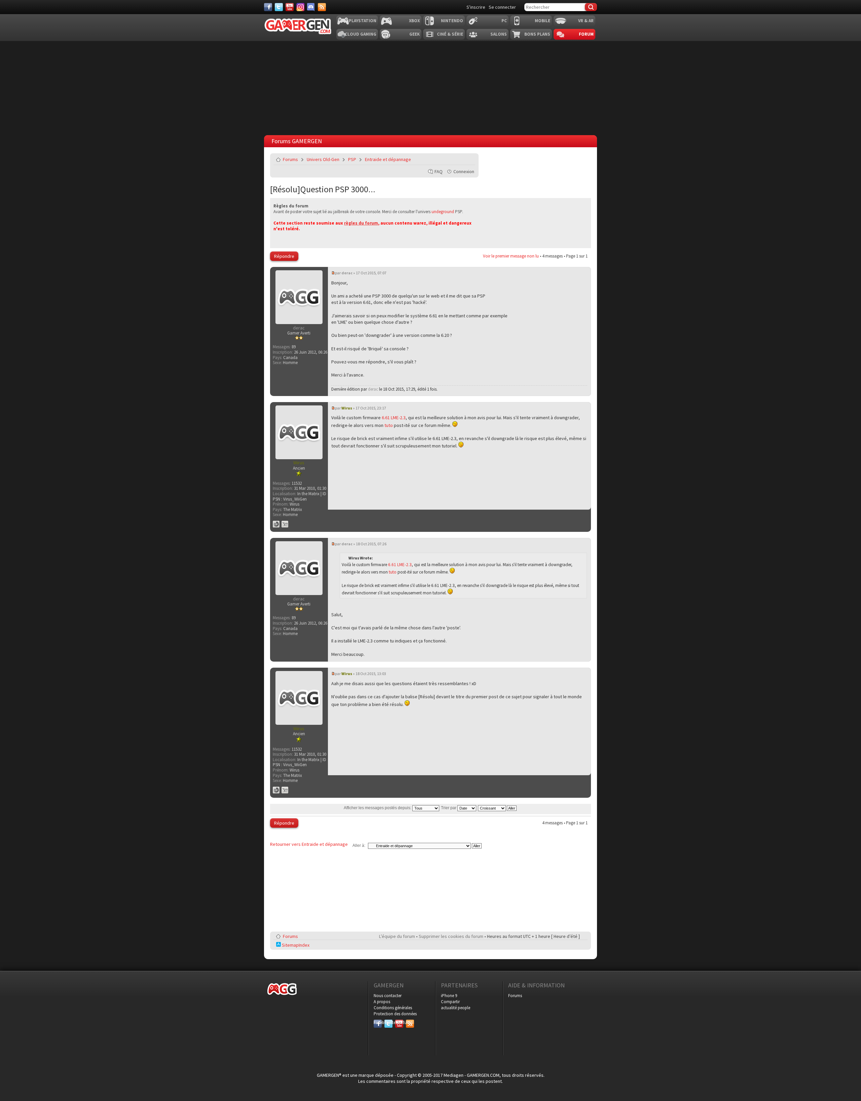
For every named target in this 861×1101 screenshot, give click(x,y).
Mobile (542, 21)
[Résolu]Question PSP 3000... (322, 189)
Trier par (449, 807)
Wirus (346, 407)
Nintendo (452, 21)
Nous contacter (388, 995)
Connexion (463, 171)
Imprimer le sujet (453, 159)
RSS (409, 1022)
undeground (443, 211)
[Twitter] (279, 7)
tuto (388, 425)
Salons (498, 34)
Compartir (450, 1002)
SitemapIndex (295, 945)
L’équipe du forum (397, 936)
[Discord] (311, 7)
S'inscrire (475, 7)
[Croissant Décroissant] (497, 807)
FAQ (439, 171)
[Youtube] (290, 7)
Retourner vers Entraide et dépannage (309, 844)
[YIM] (285, 524)
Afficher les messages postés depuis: (378, 807)
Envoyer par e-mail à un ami (469, 159)
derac (346, 272)
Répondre (284, 256)
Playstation (362, 21)
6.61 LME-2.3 (394, 418)
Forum (586, 34)
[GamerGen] (297, 26)
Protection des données (395, 1014)
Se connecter (502, 7)
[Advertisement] (529, 195)
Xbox (414, 21)
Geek (414, 34)
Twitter (388, 1022)
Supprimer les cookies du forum (451, 936)
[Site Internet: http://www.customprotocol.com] (276, 524)
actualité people (455, 1008)
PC (504, 21)
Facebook (378, 1022)
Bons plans (537, 34)
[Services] (322, 7)
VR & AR (586, 21)
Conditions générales (393, 1008)
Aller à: (358, 845)
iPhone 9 (449, 995)
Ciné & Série (450, 34)
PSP (352, 159)
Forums (290, 159)
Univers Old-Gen (323, 159)
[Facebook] (268, 7)
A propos (382, 1002)
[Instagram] (300, 7)
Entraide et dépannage (388, 159)
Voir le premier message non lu (511, 256)
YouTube (399, 1022)
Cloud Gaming (360, 34)
